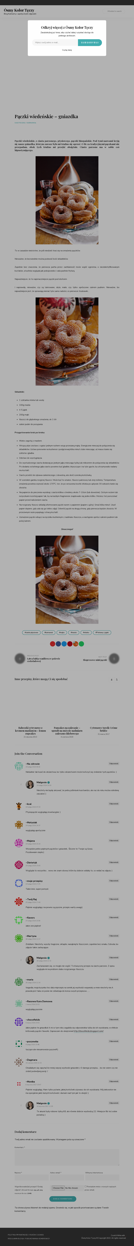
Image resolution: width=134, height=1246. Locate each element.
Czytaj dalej (67, 50)
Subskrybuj (90, 42)
